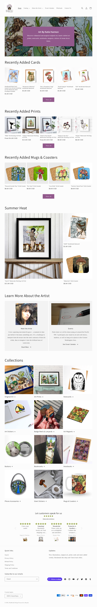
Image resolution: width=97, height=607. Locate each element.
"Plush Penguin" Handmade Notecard (65, 87)
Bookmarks (38, 466)
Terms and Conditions (11, 568)
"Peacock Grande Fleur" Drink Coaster (15, 186)
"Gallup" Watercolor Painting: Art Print (30, 136)
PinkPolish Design (13, 602)
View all (48, 99)
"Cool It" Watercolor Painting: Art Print (15, 281)
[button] (27, 8)
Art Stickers (9, 431)
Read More (25, 347)
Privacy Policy (9, 558)
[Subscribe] (37, 579)
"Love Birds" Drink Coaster (56, 186)
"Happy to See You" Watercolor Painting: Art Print (66, 136)
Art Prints (37, 397)
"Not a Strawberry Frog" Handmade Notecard (46, 87)
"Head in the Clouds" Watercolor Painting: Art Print (48, 136)
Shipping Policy (9, 565)
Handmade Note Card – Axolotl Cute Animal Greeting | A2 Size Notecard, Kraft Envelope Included (13, 89)
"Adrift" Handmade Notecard (72, 244)
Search (7, 555)
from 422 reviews (48, 519)
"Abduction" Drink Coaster (71, 281)
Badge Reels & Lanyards (43, 431)
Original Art (9, 397)
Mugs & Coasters (70, 501)
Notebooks (68, 466)
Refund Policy (9, 561)
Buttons (8, 466)
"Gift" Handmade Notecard (82, 86)
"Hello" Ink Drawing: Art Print (13, 136)
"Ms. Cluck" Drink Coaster (34, 186)
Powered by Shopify (24, 602)
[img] (48, 516)
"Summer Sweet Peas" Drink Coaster (81, 186)
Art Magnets (68, 431)
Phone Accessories (12, 501)
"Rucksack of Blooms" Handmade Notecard (28, 87)
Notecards (67, 397)
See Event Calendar (69, 344)
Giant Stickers (39, 501)
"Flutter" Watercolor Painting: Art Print (83, 136)
